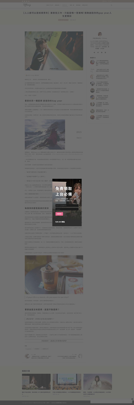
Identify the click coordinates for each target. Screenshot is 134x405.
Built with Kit (60, 222)
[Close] (79, 180)
